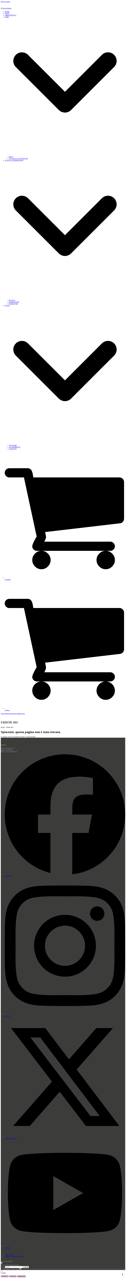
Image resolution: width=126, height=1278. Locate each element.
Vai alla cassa (13, 1276)
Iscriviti (26, 1267)
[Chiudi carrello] (1, 1271)
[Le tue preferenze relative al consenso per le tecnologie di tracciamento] (122, 1274)
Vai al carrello (5, 1276)
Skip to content (5, 1)
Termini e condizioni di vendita (14, 1256)
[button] (13, 713)
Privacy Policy (9, 1254)
